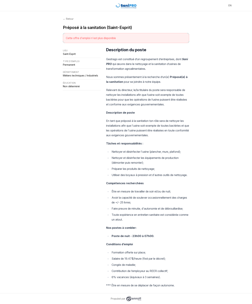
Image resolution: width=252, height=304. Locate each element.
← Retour (68, 18)
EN (230, 5)
